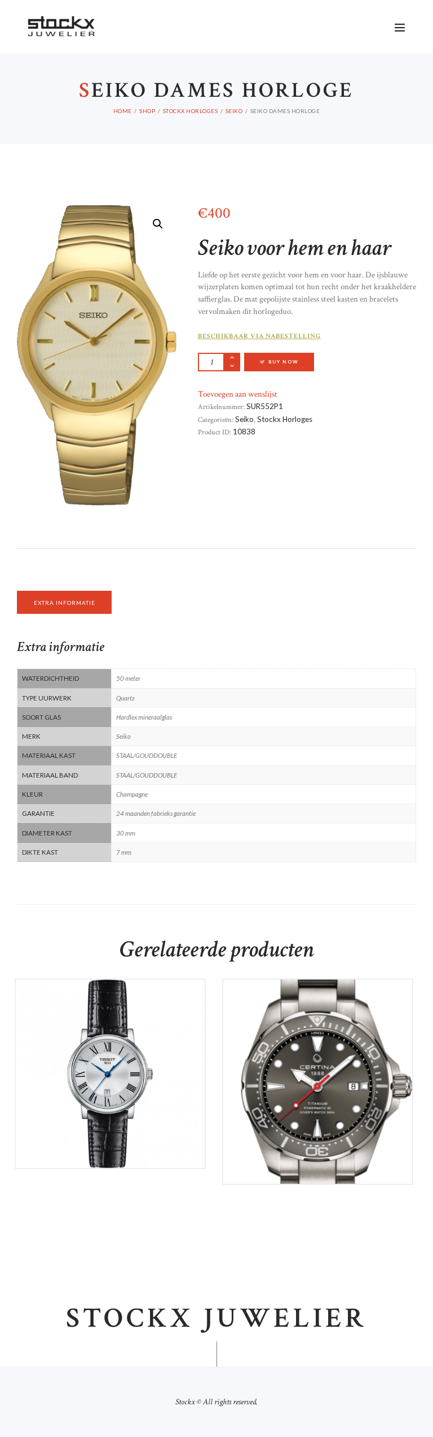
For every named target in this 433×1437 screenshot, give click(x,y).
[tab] (64, 602)
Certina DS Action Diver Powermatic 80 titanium (318, 1004)
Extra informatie (64, 602)
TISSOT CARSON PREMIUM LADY (110, 1000)
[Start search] (325, 478)
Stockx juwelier (216, 1319)
